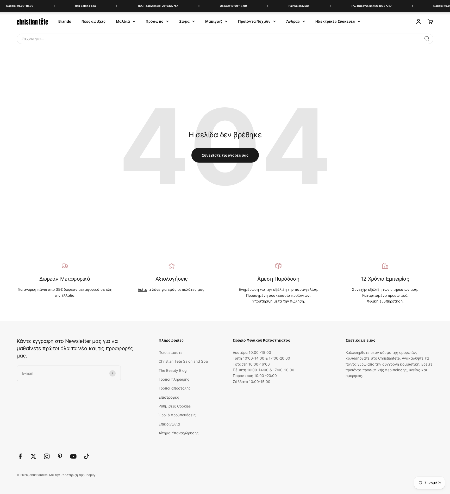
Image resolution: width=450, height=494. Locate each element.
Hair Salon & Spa (82, 5)
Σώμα (184, 21)
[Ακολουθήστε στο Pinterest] (60, 456)
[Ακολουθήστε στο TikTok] (86, 456)
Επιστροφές (169, 397)
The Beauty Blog (173, 370)
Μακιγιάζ (213, 21)
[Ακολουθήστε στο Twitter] (33, 456)
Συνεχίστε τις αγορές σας (225, 155)
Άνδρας (293, 21)
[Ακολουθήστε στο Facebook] (20, 456)
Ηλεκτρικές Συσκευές (335, 21)
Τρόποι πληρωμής (174, 379)
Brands (64, 21)
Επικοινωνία (169, 424)
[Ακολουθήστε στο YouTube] (73, 456)
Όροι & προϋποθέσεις (177, 415)
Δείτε (142, 289)
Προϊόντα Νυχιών (254, 21)
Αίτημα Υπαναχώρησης (179, 433)
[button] (427, 38)
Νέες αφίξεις (93, 21)
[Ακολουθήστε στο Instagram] (46, 456)
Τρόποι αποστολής (175, 388)
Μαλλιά (123, 21)
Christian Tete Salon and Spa (183, 361)
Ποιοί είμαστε (171, 352)
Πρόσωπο (155, 21)
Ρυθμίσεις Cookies (175, 406)
